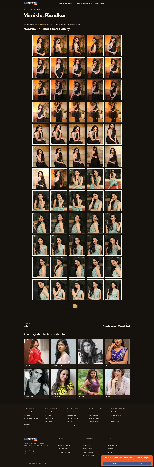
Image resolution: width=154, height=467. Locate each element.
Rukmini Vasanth (72, 415)
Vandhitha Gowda (72, 418)
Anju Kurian (92, 412)
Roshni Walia (115, 422)
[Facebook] (25, 452)
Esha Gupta (114, 425)
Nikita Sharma (115, 412)
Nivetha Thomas (94, 418)
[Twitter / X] (29, 452)
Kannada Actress (88, 448)
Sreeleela (70, 422)
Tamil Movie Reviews (64, 452)
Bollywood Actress (88, 455)
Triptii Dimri (114, 418)
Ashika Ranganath (72, 425)
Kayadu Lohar (71, 412)
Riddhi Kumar (49, 415)
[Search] (128, 3)
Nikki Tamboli (27, 415)
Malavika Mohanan (94, 425)
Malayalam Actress (88, 452)
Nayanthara (27, 427)
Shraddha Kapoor (116, 415)
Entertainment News (65, 3)
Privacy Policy (112, 452)
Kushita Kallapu (49, 425)
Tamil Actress (87, 442)
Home (25, 9)
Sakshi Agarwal (93, 415)
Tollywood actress (43, 24)
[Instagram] (33, 452)
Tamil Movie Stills (99, 3)
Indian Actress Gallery (64, 445)
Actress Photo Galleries (83, 3)
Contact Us (111, 448)
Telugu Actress (31, 9)
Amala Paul (27, 424)
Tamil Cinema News (114, 442)
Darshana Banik (49, 412)
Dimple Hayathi (28, 412)
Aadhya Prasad (93, 422)
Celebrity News (112, 445)
